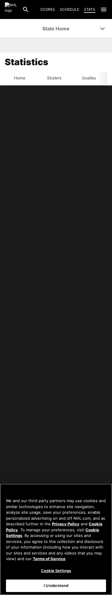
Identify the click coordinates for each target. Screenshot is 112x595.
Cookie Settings (56, 570)
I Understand (56, 585)
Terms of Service (49, 558)
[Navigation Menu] (103, 9)
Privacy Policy (65, 523)
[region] (56, 539)
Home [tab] (19, 77)
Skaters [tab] (54, 77)
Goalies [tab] (89, 77)
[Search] (25, 9)
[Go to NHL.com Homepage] (11, 9)
